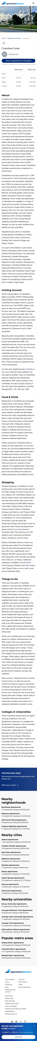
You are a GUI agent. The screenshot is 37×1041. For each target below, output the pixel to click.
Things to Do (10, 579)
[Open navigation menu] (33, 3)
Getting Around (12, 290)
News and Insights (11, 1006)
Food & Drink (10, 397)
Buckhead (25, 562)
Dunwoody (17, 529)
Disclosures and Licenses (10, 991)
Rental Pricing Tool (11, 1014)
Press (7, 987)
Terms (20, 985)
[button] (18, 19)
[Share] (4, 43)
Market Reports (10, 1011)
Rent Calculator (10, 1001)
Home (3, 38)
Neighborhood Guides (14, 38)
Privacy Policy (23, 982)
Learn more (18, 1037)
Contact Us (8, 985)
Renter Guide (9, 998)
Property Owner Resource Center (15, 1009)
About (5, 95)
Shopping (8, 482)
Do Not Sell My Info (25, 987)
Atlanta (30, 369)
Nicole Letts (14, 54)
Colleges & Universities (16, 711)
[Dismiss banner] (34, 1025)
